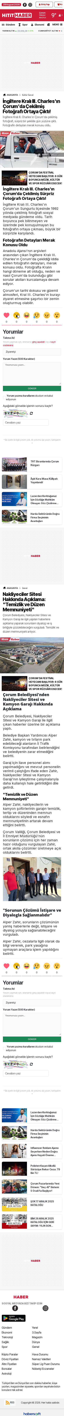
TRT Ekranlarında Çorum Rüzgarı (45, 463)
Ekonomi (39, 24)
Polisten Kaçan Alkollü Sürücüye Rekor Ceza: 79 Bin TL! (45, 1169)
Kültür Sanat (27, 95)
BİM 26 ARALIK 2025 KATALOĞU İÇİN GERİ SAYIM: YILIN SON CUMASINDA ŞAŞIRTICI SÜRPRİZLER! (44, 1222)
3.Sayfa (36, 1332)
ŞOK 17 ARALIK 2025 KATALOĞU (42, 1203)
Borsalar (7, 1368)
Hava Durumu (40, 1354)
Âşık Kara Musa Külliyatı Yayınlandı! (44, 480)
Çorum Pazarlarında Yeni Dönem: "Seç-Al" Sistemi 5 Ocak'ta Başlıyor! (45, 1187)
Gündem (10, 24)
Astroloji (6, 1373)
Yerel (35, 1327)
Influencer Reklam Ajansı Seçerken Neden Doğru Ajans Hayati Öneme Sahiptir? (45, 1151)
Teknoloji (7, 1337)
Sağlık (5, 1342)
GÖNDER (32, 388)
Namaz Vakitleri (41, 1359)
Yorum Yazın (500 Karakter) (19, 358)
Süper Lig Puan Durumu (46, 1364)
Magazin (37, 1337)
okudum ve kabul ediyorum (29, 397)
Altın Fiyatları (9, 1364)
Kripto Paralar (10, 1354)
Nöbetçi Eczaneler (43, 1368)
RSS (12, 1402)
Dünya (36, 1342)
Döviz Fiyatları (10, 1359)
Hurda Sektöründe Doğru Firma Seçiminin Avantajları (45, 517)
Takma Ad (9, 337)
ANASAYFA (12, 95)
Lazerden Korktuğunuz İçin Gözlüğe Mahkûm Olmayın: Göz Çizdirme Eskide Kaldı (44, 500)
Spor (24, 24)
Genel (24, 588)
